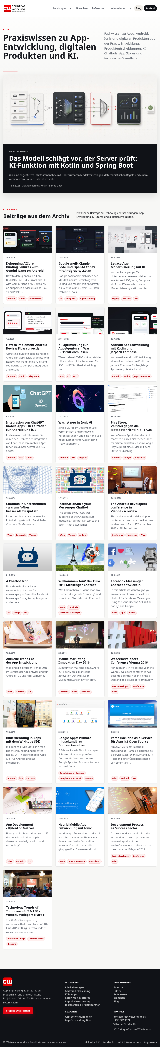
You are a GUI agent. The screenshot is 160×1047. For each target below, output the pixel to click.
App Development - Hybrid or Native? (20, 826)
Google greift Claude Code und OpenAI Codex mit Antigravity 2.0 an (76, 267)
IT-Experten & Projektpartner (82, 1005)
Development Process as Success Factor (127, 826)
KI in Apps (71, 994)
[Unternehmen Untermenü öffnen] (130, 8)
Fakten (117, 991)
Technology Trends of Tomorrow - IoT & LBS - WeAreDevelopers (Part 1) (25, 911)
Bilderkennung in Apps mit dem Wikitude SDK (23, 740)
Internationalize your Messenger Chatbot (74, 505)
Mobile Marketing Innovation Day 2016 (74, 661)
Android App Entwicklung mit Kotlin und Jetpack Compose (130, 348)
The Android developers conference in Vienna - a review (129, 507)
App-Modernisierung (77, 1001)
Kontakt (150, 8)
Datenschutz (133, 1042)
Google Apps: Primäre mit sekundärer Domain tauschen (74, 741)
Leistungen (60, 8)
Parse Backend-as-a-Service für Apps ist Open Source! (131, 740)
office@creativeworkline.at (129, 1017)
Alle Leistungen (74, 987)
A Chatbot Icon (17, 581)
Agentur (118, 987)
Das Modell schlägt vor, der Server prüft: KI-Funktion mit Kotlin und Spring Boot (73, 161)
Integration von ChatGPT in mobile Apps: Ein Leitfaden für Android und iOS (27, 426)
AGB (120, 1042)
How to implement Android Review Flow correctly (26, 346)
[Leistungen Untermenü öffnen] (70, 8)
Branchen (82, 8)
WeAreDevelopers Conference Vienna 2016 (129, 661)
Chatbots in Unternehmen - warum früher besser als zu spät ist (26, 507)
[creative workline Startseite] (7, 981)
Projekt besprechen (18, 1010)
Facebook (108, 1042)
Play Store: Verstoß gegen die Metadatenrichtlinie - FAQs (131, 426)
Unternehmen (118, 8)
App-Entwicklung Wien (78, 1017)
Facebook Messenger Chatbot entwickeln (127, 583)
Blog (138, 8)
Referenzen (98, 8)
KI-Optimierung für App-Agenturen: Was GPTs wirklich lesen (74, 348)
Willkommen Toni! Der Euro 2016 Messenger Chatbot (79, 583)
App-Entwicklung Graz (78, 1020)
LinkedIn (90, 1042)
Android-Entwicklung (77, 991)
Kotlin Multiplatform (77, 998)
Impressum (150, 1042)
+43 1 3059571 (121, 1020)
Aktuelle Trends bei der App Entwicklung (22, 661)
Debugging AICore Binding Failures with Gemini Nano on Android (25, 267)
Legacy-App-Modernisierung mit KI (128, 265)
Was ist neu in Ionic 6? (75, 422)
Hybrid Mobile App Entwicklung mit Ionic (75, 826)
